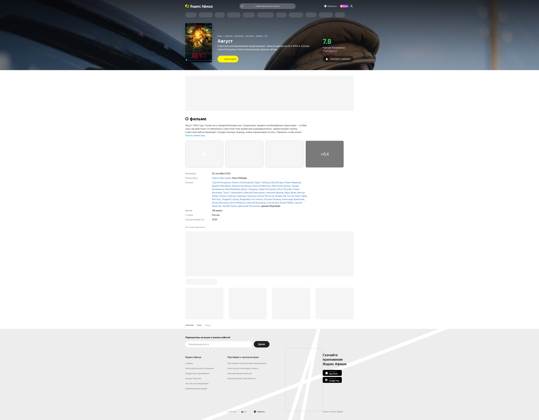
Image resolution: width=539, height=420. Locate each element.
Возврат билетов (193, 336)
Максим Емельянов (254, 192)
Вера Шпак (290, 192)
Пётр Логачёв (284, 189)
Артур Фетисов (265, 196)
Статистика (231, 369)
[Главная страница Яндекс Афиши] (187, 6)
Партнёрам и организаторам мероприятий (246, 321)
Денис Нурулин (249, 189)
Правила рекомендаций (196, 346)
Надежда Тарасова (246, 196)
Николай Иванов (275, 192)
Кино (199, 283)
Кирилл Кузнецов (241, 186)
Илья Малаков (232, 189)
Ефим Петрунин (267, 189)
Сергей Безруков (221, 182)
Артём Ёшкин (229, 206)
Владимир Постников (251, 199)
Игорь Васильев (220, 202)
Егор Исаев (273, 202)
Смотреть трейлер (340, 59)
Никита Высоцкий (221, 178)
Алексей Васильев (255, 202)
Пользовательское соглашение (199, 326)
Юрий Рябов (286, 202)
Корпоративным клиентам (239, 331)
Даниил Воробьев (221, 186)
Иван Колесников (281, 186)
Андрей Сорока (230, 199)
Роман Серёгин (227, 196)
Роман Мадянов (292, 182)
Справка (189, 321)
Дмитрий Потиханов (249, 206)
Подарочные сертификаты (197, 331)
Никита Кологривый (242, 182)
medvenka (189, 283)
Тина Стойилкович (233, 192)
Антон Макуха (237, 202)
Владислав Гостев (284, 196)
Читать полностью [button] (195, 135)
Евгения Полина (272, 199)
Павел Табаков (262, 182)
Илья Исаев (277, 182)
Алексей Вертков (261, 186)
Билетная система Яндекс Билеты (243, 326)
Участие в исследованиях (197, 341)
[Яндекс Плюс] (344, 6)
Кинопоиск (200, 227)
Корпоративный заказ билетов (241, 336)
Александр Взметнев (293, 199)
